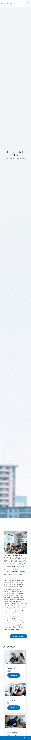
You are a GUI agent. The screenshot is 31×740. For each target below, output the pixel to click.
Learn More (14, 675)
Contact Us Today (18, 636)
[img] (15, 259)
